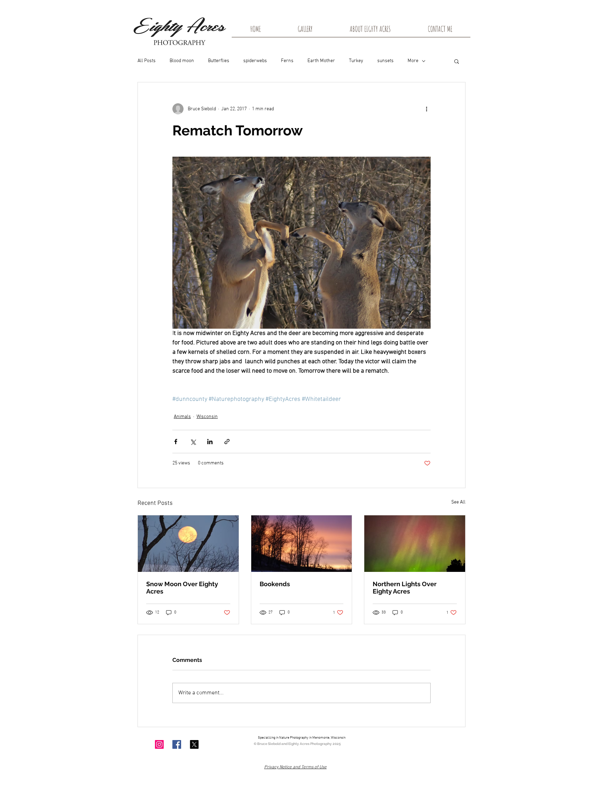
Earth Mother (321, 61)
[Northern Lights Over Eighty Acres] (414, 543)
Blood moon (182, 61)
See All (458, 502)
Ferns (287, 61)
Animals (182, 417)
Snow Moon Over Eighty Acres (182, 587)
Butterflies (218, 61)
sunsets (385, 61)
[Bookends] (301, 543)
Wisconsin (207, 417)
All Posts (146, 61)
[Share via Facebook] (175, 441)
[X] (194, 744)
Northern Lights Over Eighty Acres (405, 587)
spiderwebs (255, 61)
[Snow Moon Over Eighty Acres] (188, 543)
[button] (456, 61)
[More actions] (426, 109)
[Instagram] (159, 744)
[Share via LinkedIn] (210, 441)
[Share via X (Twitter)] (192, 441)
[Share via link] (227, 441)
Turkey (356, 61)
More (413, 61)
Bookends (275, 584)
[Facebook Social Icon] (176, 744)
